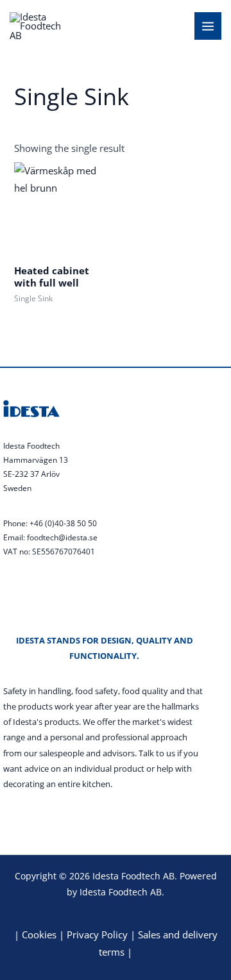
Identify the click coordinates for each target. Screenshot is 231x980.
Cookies (39, 934)
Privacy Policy (97, 934)
